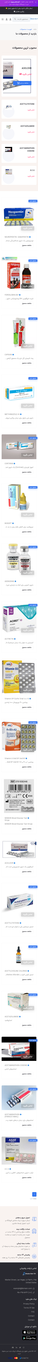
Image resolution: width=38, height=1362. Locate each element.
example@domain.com (22, 1288)
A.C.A (32, 170)
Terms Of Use (29, 1308)
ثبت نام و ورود (15, 2)
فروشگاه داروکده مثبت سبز (13, 1351)
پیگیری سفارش (20, 11)
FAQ (32, 1312)
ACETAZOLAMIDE (27, 126)
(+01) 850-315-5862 (24, 1292)
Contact (31, 1316)
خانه (35, 29)
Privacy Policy (28, 1304)
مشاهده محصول (26, 245)
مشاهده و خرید (24, 83)
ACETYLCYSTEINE (27, 104)
